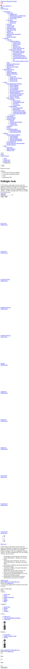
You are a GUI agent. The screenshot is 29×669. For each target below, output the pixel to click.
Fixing (5, 596)
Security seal (7, 594)
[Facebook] (5, 622)
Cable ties (6, 611)
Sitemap (6, 637)
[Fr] (3, 1)
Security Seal (7, 160)
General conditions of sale (10, 636)
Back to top (3, 544)
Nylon (4, 175)
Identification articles (9, 597)
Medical (6, 600)
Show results (4, 667)
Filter (2, 196)
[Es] (8, 1)
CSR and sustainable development (12, 618)
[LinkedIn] (5, 629)
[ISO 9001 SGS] (15, 582)
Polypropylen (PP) (7, 177)
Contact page (7, 619)
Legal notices (7, 634)
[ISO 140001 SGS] (6, 582)
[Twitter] (5, 625)
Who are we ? (7, 616)
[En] (14, 1)
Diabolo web (10, 583)
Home (5, 158)
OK (2, 165)
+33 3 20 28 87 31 (6, 6)
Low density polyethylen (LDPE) (10, 174)
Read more (3, 193)
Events (5, 598)
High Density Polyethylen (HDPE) (11, 172)
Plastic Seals (7, 161)
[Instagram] (5, 627)
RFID (5, 601)
